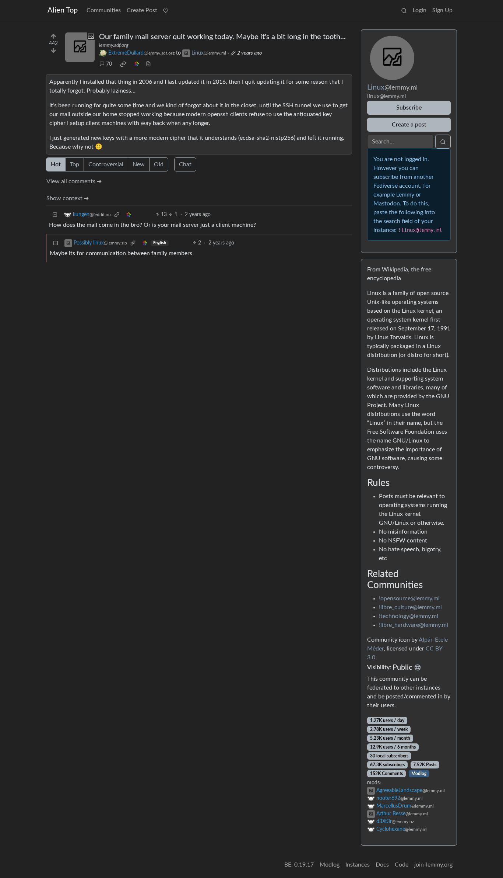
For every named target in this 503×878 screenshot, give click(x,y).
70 (109, 64)
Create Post (142, 10)
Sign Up (442, 10)
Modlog (418, 773)
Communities (104, 10)
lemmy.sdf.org (114, 45)
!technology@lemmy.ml (408, 616)
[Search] (404, 10)
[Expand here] (80, 47)
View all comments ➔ (74, 181)
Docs (382, 865)
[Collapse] (55, 215)
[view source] (148, 64)
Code (401, 865)
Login (419, 10)
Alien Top (63, 10)
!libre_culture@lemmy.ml (410, 607)
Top (74, 164)
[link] (123, 64)
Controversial (105, 164)
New (139, 164)
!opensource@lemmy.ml (409, 598)
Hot (56, 164)
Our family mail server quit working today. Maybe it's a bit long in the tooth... (222, 37)
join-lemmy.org (433, 865)
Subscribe (409, 108)
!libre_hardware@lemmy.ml (413, 625)
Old (158, 164)
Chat (185, 164)
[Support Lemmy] (165, 10)
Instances (357, 865)
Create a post (409, 125)
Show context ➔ (67, 198)
